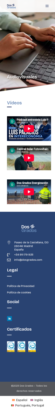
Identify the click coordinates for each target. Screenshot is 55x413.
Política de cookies (19, 292)
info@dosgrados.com (28, 260)
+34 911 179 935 (23, 254)
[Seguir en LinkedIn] (9, 318)
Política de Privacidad (20, 286)
